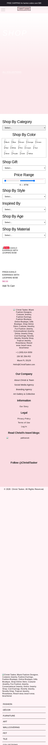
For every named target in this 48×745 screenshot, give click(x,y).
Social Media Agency (24, 385)
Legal (24, 412)
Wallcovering (11, 727)
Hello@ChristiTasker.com (24, 365)
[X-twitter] (21, 469)
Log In (24, 426)
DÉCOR (6, 710)
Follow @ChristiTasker (24, 462)
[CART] (45, 9)
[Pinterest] (32, 469)
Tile (5, 739)
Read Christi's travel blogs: (24, 432)
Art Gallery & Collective (24, 394)
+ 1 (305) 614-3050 (24, 352)
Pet (5, 733)
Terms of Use (24, 423)
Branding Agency (24, 389)
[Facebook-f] (15, 469)
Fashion (7, 704)
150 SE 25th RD (24, 356)
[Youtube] (26, 469)
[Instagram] (9, 469)
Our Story (24, 406)
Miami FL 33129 (24, 360)
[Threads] (38, 469)
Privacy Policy (24, 419)
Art (5, 721)
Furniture (9, 716)
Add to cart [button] (8, 286)
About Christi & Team (24, 380)
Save (7, 248)
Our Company (24, 373)
